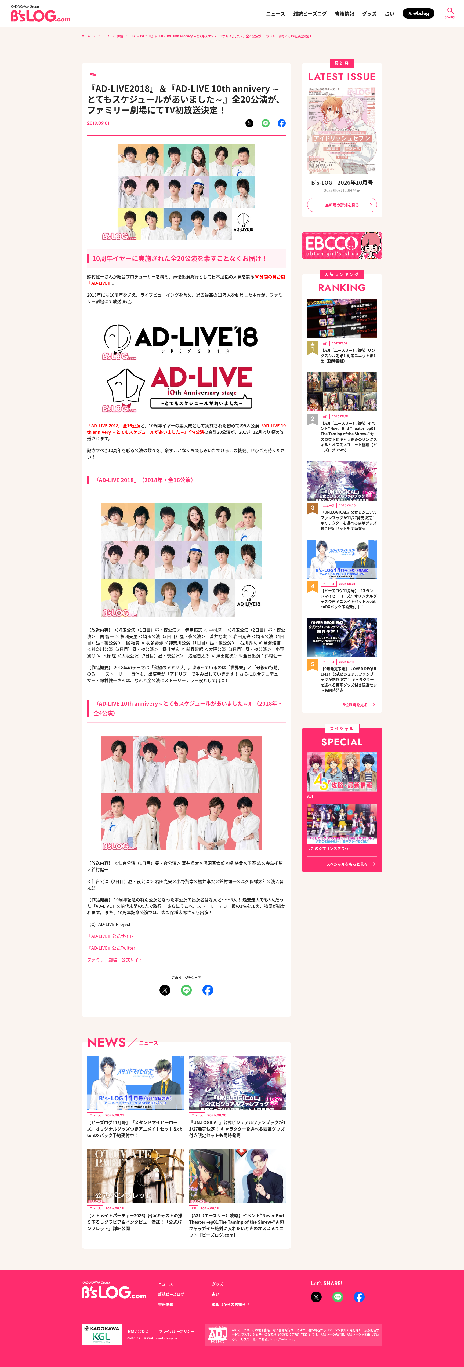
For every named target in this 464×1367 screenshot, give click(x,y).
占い (389, 13)
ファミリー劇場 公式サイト (115, 959)
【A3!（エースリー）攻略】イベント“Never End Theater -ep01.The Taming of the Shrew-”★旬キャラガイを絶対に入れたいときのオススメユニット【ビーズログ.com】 (236, 1225)
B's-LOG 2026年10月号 (342, 182)
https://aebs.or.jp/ (282, 1339)
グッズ (369, 13)
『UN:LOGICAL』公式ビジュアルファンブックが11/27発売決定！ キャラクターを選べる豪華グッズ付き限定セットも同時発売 (237, 1128)
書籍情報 (344, 13)
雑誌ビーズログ (310, 13)
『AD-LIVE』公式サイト (110, 936)
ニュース (275, 13)
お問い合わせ (137, 1331)
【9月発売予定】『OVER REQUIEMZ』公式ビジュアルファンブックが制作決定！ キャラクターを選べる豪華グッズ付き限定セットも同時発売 (349, 679)
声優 (120, 36)
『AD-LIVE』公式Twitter (111, 948)
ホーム (86, 36)
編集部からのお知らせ (230, 1304)
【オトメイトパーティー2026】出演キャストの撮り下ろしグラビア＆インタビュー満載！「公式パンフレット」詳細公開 (134, 1221)
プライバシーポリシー (176, 1331)
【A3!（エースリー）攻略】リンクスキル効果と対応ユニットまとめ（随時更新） (349, 355)
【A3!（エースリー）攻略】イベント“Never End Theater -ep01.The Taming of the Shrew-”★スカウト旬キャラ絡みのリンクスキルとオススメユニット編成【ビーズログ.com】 (349, 436)
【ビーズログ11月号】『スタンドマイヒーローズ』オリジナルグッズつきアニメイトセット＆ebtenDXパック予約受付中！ (134, 1128)
